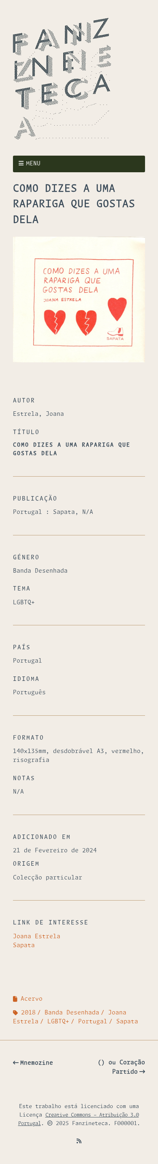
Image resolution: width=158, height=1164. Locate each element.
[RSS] (79, 1141)
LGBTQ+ (58, 1022)
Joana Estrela (36, 936)
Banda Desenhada (72, 1013)
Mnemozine (36, 1063)
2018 (28, 1013)
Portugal (92, 1022)
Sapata (24, 945)
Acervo (32, 999)
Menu (33, 164)
